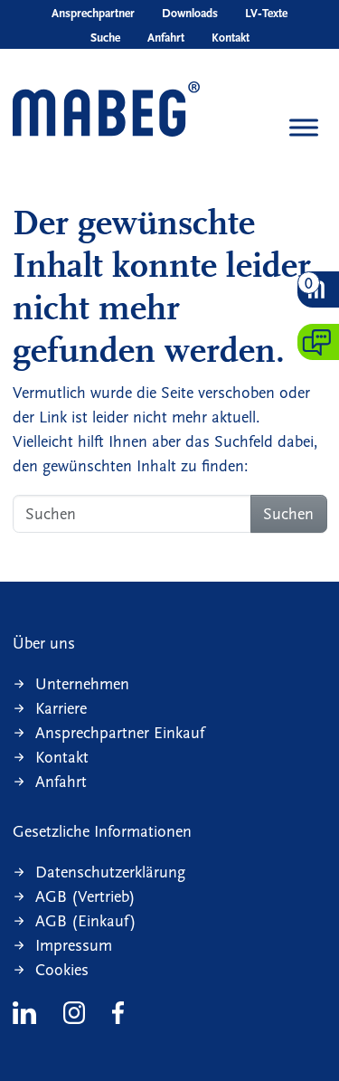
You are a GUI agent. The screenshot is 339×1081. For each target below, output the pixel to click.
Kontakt (231, 38)
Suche (105, 38)
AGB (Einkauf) (86, 921)
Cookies (62, 970)
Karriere (61, 708)
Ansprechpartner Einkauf (119, 733)
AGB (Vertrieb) (85, 896)
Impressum (73, 945)
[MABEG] (106, 111)
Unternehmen (82, 684)
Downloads (190, 13)
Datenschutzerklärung (110, 872)
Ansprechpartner (93, 13)
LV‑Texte (266, 13)
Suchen (288, 514)
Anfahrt (165, 38)
